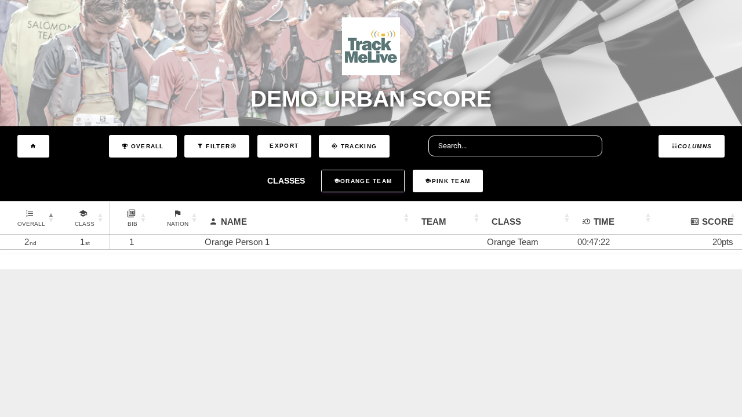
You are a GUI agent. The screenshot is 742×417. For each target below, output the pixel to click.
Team (433, 221)
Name (234, 221)
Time (604, 221)
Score (717, 221)
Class (506, 221)
